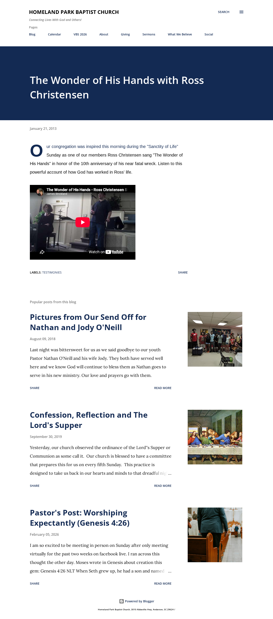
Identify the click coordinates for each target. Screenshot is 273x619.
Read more (162, 388)
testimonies (52, 272)
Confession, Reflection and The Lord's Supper (89, 420)
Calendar (54, 34)
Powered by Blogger (139, 601)
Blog (32, 34)
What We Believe (180, 34)
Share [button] (183, 272)
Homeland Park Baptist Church (74, 11)
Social (209, 34)
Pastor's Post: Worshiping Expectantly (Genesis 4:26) (79, 517)
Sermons (148, 34)
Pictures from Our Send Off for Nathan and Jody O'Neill (88, 322)
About (103, 34)
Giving (125, 34)
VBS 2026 (80, 34)
